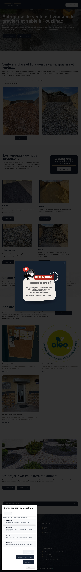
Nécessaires (9, 520)
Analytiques (9, 527)
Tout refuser (29, 552)
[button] (63, 263)
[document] (40, 286)
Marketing (8, 535)
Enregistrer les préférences (25, 557)
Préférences (9, 542)
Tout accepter (28, 562)
